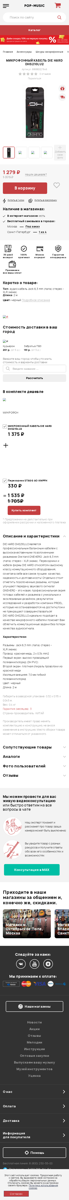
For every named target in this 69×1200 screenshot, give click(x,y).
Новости (34, 1022)
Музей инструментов (34, 1069)
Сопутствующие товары (27, 747)
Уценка (34, 1076)
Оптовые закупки (34, 1056)
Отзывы (10, 775)
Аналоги (11, 756)
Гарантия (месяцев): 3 (17, 709)
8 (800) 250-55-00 (41, 1163)
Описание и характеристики (31, 536)
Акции (34, 1029)
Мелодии (34, 1042)
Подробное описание (36, 300)
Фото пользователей (24, 766)
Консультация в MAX (31, 870)
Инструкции (34, 1049)
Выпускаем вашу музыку (34, 1062)
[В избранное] (56, 188)
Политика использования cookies (43, 1186)
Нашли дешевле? (36, 174)
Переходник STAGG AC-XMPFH (27, 480)
